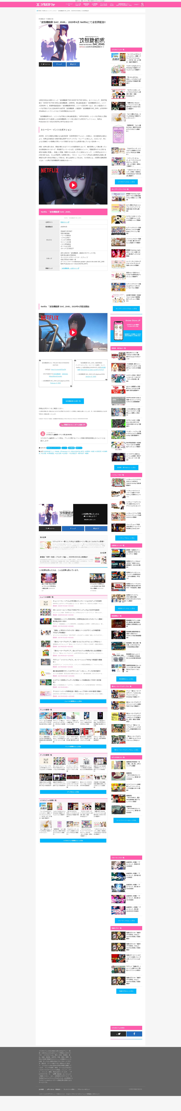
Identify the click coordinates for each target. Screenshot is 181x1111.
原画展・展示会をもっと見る (126, 467)
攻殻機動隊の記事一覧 (73, 401)
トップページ (69, 4)
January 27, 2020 (91, 376)
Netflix (57, 451)
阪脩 (87, 453)
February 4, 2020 (55, 383)
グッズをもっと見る (73, 792)
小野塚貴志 (51, 453)
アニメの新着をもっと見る (73, 746)
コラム (112, 4)
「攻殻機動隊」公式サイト (69, 268)
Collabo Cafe (45, 4)
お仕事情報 (94, 4)
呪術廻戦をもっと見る (126, 679)
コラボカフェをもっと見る (126, 182)
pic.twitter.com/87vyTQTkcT (95, 369)
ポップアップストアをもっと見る (126, 308)
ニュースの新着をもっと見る (73, 701)
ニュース (64, 448)
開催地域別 (86, 4)
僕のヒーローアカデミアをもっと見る (126, 750)
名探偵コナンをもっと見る (126, 608)
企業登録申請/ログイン (124, 4)
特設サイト (64, 222)
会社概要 (41, 1089)
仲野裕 (88, 451)
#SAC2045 (84, 369)
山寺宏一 (65, 453)
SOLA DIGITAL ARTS (78, 451)
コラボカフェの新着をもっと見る (73, 840)
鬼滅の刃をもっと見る (126, 991)
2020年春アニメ (49, 451)
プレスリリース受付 (68, 1089)
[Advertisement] (55, 82)
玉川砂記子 (73, 453)
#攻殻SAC (65, 374)
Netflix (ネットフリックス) (53, 448)
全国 (93, 451)
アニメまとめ (103, 4)
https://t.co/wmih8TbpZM (58, 369)
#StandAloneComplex (55, 376)
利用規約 (89, 1094)
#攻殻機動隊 (57, 374)
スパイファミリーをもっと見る (126, 820)
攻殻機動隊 (71, 448)
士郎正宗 (98, 451)
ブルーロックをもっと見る (126, 920)
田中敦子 (81, 453)
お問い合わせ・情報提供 (53, 1089)
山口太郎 (58, 453)
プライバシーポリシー (84, 1089)
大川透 (44, 453)
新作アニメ (79, 448)
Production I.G (65, 451)
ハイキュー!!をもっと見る (126, 538)
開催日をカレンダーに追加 (71, 425)
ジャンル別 (78, 4)
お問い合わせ (57, 1074)
